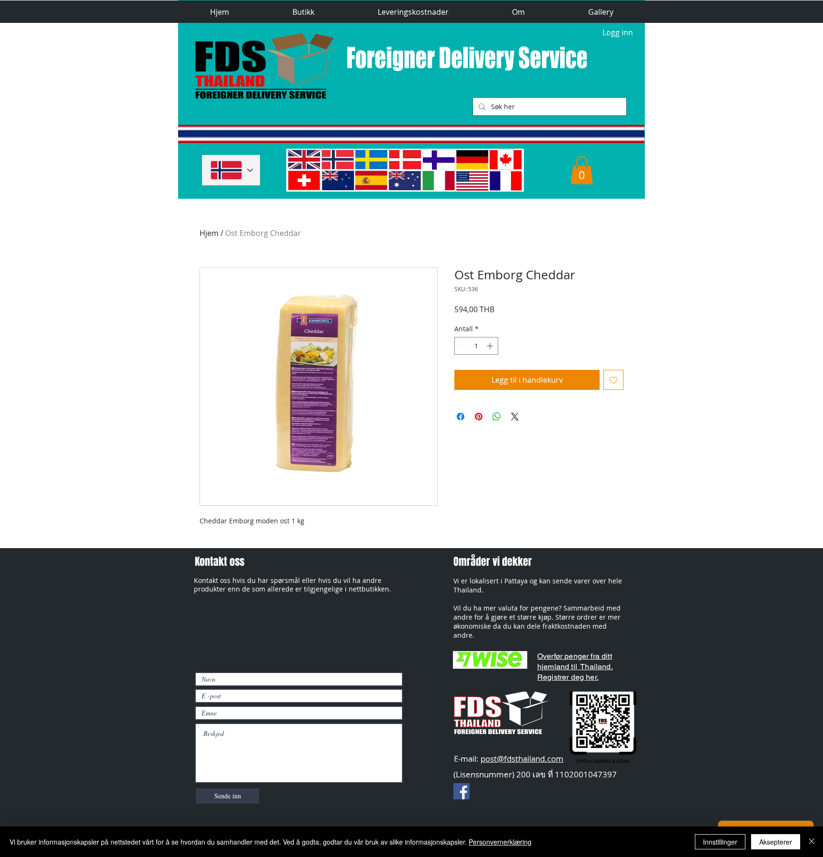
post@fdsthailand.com (522, 758)
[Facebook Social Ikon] (461, 791)
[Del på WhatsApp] (496, 416)
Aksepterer (775, 842)
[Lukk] (811, 841)
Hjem (209, 233)
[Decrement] (462, 345)
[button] (303, 12)
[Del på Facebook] (460, 416)
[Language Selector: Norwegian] (231, 170)
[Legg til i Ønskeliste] (613, 380)
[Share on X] (515, 416)
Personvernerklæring (500, 842)
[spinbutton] (476, 345)
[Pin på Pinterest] (478, 416)
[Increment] (491, 345)
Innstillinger (720, 842)
